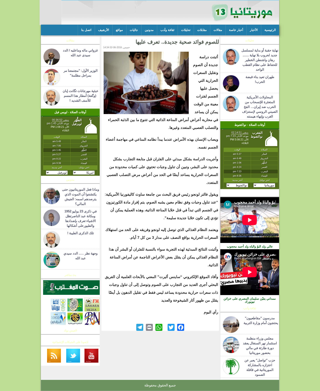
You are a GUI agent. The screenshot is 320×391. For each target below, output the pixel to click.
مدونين (149, 30)
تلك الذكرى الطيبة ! (80, 233)
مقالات (218, 30)
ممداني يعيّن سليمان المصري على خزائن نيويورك (250, 300)
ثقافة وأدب (167, 30)
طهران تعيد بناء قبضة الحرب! (260, 79)
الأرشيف (103, 30)
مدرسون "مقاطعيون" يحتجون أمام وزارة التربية (260, 320)
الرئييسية (270, 30)
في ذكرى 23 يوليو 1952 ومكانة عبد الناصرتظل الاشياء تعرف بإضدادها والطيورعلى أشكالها (80, 218)
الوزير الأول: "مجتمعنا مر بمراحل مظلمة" (81, 73)
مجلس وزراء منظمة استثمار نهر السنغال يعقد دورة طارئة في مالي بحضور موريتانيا (260, 345)
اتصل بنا (86, 30)
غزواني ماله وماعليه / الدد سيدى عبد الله (80, 52)
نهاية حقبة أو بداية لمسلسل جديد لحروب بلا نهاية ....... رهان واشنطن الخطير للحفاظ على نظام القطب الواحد (259, 59)
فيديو (250, 194)
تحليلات (185, 30)
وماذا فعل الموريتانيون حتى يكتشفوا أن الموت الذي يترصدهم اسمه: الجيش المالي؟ (80, 197)
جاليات (134, 30)
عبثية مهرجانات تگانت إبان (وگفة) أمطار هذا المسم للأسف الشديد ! (80, 95)
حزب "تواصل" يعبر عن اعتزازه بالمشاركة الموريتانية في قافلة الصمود (259, 367)
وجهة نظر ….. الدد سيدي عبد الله (81, 255)
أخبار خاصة (236, 30)
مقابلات (202, 30)
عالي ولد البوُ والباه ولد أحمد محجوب (250, 246)
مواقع (119, 30)
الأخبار (254, 30)
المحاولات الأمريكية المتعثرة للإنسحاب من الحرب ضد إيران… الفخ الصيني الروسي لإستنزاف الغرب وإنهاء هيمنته (260, 106)
